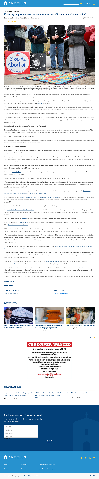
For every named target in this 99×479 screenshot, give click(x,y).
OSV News (6, 399)
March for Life (16, 172)
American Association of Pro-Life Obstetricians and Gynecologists (39, 197)
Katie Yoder (20, 18)
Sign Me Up (7, 438)
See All (90, 338)
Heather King (69, 397)
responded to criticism (52, 261)
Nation (16, 11)
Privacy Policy (27, 476)
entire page (24, 219)
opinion (39, 103)
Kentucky (11, 285)
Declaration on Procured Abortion (18, 225)
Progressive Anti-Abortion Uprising (23, 193)
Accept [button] (92, 475)
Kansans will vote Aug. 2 (15, 264)
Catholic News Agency (61, 293)
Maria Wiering (38, 400)
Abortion (6, 285)
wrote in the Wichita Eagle (85, 268)
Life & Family (8, 11)
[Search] (81, 4)
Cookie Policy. (37, 476)
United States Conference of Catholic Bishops (20, 210)
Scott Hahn (68, 328)
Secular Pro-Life (41, 193)
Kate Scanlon (7, 330)
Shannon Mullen (9, 18)
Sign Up (50, 441)
